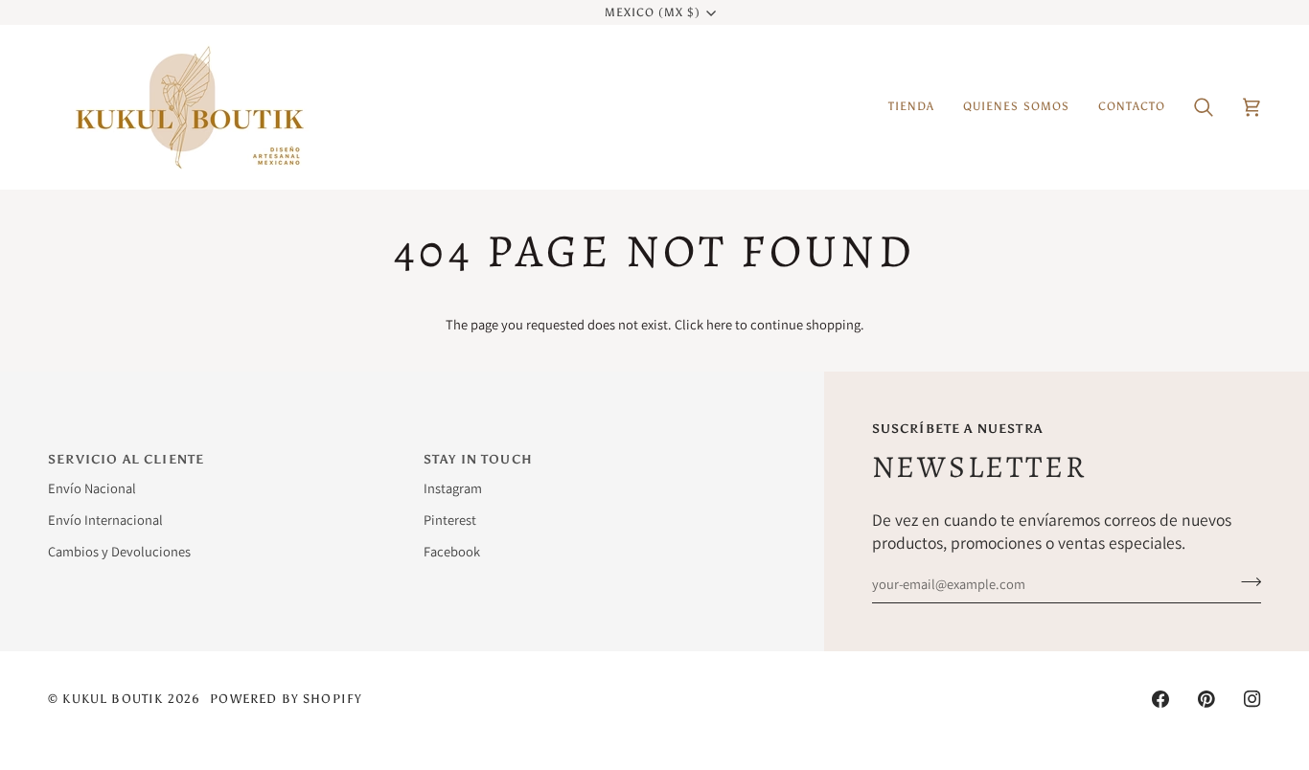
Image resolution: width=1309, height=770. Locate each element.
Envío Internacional (105, 519)
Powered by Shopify (286, 698)
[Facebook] (1160, 699)
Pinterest (450, 519)
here (719, 324)
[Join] (1245, 581)
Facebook (452, 551)
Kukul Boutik (112, 698)
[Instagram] (1252, 699)
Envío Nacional (92, 488)
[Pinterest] (1206, 699)
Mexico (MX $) (652, 12)
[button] (911, 107)
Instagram (453, 488)
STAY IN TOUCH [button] (478, 459)
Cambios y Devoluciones (119, 551)
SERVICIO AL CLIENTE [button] (126, 459)
